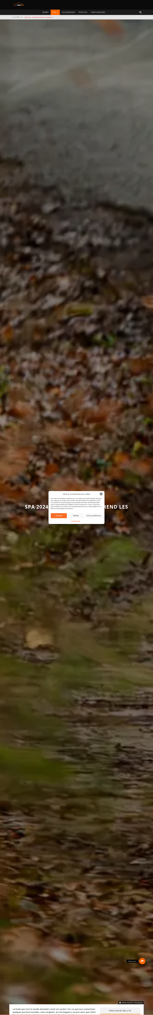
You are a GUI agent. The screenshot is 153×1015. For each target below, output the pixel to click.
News (46, 12)
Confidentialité (75, 521)
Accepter (59, 516)
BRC (54, 12)
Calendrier (68, 12)
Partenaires (98, 12)
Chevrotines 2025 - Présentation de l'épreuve (42, 17)
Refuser (76, 516)
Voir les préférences (93, 516)
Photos (83, 12)
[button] (101, 494)
